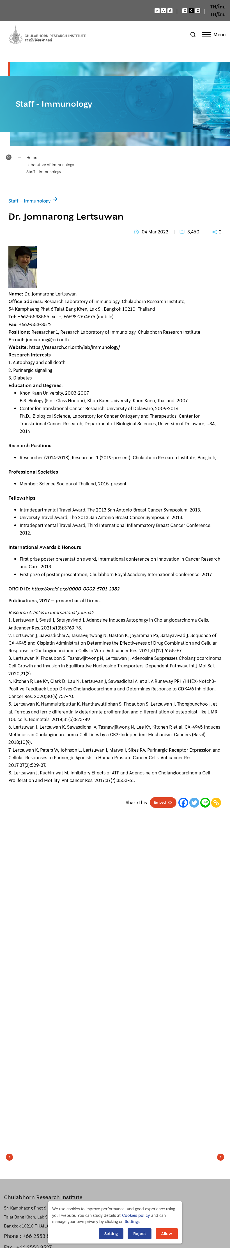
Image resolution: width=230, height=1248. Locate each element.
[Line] (205, 803)
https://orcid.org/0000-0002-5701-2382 (75, 588)
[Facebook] (183, 803)
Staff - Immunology (43, 172)
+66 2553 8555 (41, 1236)
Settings (132, 1222)
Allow (166, 1234)
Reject (139, 1234)
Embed (160, 802)
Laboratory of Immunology (50, 165)
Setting (111, 1234)
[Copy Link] (216, 803)
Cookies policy (136, 1215)
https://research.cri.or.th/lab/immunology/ (74, 347)
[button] (9, 1157)
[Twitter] (194, 803)
